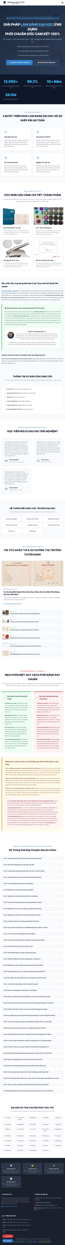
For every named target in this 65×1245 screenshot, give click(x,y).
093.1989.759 (46, 1202)
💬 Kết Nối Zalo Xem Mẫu (46, 62)
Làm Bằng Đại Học (37, 24)
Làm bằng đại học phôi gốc (10, 291)
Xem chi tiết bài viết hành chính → (13, 603)
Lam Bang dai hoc (35, 1239)
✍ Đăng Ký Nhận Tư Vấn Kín (19, 62)
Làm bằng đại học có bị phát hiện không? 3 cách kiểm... (25, 629)
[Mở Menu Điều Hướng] (62, 2)
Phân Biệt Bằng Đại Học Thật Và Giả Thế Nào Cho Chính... (25, 654)
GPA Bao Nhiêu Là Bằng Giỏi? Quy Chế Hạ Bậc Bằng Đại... (25, 613)
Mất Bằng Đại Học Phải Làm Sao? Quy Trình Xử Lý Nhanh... (25, 638)
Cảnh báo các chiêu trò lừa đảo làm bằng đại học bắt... (24, 621)
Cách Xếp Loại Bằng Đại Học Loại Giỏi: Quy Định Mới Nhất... (26, 646)
